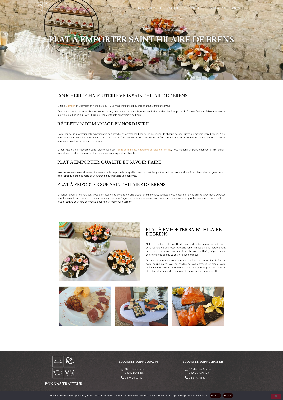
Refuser (228, 395)
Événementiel (192, 8)
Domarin (70, 105)
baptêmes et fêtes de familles (154, 149)
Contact (236, 8)
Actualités (218, 8)
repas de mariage (126, 149)
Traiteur (155, 8)
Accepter (215, 395)
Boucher (172, 8)
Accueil (138, 8)
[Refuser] (276, 396)
